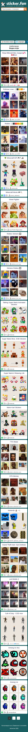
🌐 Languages (20, 41)
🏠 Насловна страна (8, 41)
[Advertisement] (14, 26)
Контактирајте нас (7, 725)
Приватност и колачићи (19, 725)
